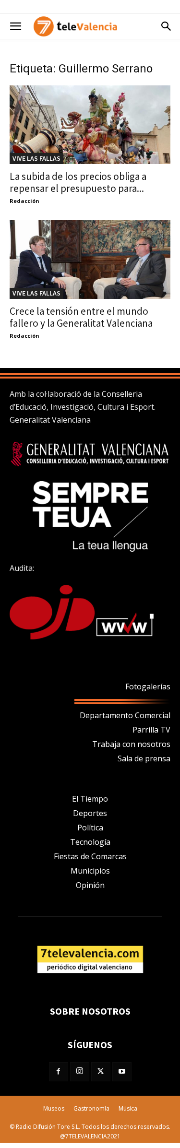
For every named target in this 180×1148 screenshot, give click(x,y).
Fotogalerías (147, 686)
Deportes (90, 813)
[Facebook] (58, 1071)
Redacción (24, 200)
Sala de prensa (144, 758)
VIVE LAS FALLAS (36, 158)
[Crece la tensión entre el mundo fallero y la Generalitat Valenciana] (90, 259)
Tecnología (90, 842)
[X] (100, 1071)
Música (128, 1108)
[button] (15, 26)
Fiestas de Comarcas (90, 856)
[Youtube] (122, 1071)
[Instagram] (79, 1071)
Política (90, 827)
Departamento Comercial (125, 715)
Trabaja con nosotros (131, 744)
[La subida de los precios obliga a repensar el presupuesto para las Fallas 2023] (90, 124)
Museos (53, 1108)
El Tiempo (90, 798)
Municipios (90, 870)
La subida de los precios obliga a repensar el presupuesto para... (78, 182)
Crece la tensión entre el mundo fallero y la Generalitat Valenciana (81, 317)
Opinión (90, 885)
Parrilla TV (151, 729)
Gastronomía (91, 1108)
